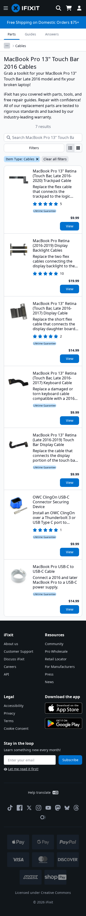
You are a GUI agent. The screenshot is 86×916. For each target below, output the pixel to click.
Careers (10, 666)
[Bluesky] (67, 807)
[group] (74, 148)
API (6, 674)
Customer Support (18, 651)
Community (54, 644)
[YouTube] (48, 808)
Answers (52, 34)
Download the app (62, 696)
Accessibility (13, 705)
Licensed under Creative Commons (43, 892)
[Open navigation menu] (6, 8)
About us (11, 644)
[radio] (70, 148)
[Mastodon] (58, 808)
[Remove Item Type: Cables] (36, 159)
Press (49, 674)
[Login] (79, 8)
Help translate (39, 792)
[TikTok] (10, 808)
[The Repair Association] (43, 817)
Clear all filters (55, 159)
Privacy (9, 713)
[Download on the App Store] (63, 708)
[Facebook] (19, 808)
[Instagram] (39, 808)
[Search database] (58, 8)
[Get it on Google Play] (63, 723)
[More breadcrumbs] (7, 46)
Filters (34, 148)
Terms (9, 721)
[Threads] (76, 808)
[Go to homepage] (27, 8)
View (69, 226)
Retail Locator (56, 659)
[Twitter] (29, 808)
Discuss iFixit (14, 659)
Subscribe (70, 760)
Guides (30, 34)
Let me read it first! (23, 769)
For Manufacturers (60, 666)
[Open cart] (69, 8)
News (49, 682)
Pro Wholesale (56, 651)
